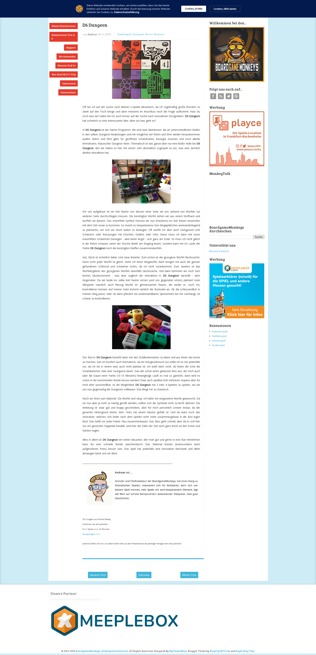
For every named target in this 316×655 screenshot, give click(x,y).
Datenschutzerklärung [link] (126, 12)
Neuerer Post (98, 575)
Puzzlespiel (138, 34)
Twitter (229, 96)
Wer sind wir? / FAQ (64, 74)
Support (71, 47)
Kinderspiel (218, 345)
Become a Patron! (219, 251)
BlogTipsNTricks (220, 651)
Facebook (213, 96)
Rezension (159, 34)
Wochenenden (67, 56)
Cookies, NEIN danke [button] (225, 8)
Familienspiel (124, 34)
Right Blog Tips (245, 651)
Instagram (236, 96)
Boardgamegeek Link (91, 534)
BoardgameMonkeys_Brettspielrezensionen (102, 651)
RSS (221, 96)
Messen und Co (67, 65)
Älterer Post (189, 575)
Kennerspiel (219, 340)
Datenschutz (68, 92)
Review (149, 34)
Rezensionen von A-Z (64, 36)
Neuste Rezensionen (64, 26)
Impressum (69, 83)
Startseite (144, 575)
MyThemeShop (178, 651)
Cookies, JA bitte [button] (193, 8)
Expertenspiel (219, 331)
